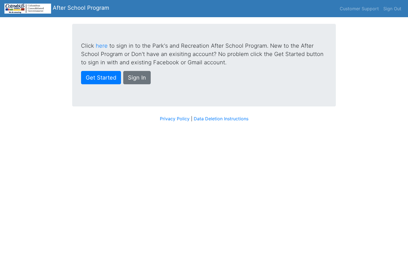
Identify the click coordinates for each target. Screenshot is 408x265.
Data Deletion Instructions (221, 118)
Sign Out (392, 8)
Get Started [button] (101, 77)
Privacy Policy (175, 118)
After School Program (80, 7)
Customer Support (359, 8)
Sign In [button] (137, 77)
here (102, 45)
